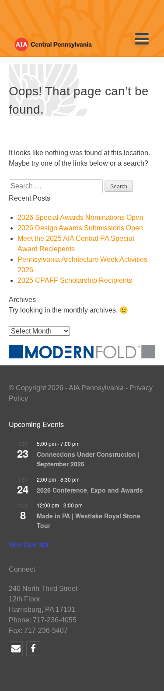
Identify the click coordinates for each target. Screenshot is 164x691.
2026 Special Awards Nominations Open (80, 217)
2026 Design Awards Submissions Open (80, 228)
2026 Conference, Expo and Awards (90, 490)
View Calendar (29, 544)
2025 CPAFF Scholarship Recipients (74, 280)
